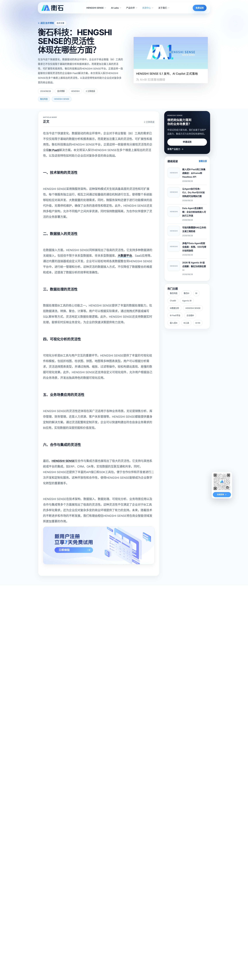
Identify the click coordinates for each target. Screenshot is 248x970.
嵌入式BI (173, 323)
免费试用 (200, 8)
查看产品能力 (175, 149)
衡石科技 (173, 293)
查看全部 (203, 161)
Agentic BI (186, 301)
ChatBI (173, 301)
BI (196, 293)
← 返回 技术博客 (46, 23)
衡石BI (186, 293)
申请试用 (187, 142)
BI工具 (186, 323)
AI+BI (197, 323)
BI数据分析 (174, 308)
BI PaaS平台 (175, 315)
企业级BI (190, 315)
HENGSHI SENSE (192, 308)
